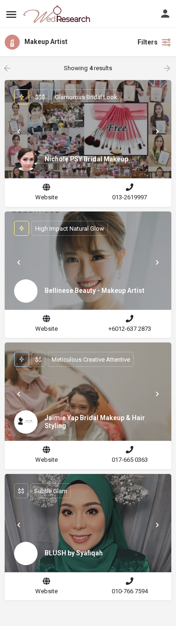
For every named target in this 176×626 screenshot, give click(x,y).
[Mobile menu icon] (11, 14)
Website (46, 197)
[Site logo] (58, 14)
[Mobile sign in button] (165, 13)
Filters (148, 42)
